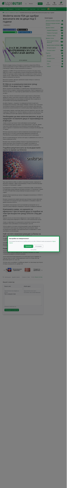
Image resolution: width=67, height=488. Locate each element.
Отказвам (38, 246)
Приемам (28, 246)
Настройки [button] (33, 249)
